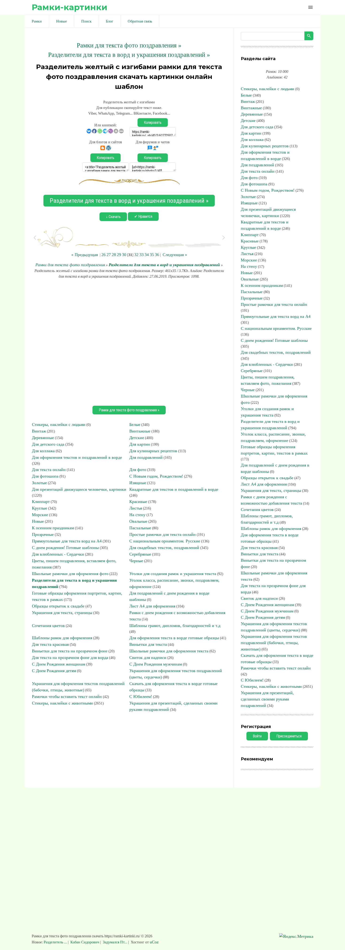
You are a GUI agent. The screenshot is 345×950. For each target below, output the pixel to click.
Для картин (139, 444)
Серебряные (140, 554)
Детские (136, 437)
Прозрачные (43, 534)
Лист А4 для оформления (152, 606)
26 (103, 254)
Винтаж (39, 431)
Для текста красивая (50, 644)
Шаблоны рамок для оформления (62, 637)
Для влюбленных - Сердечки (58, 554)
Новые (38, 521)
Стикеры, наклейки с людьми (58, 424)
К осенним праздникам (53, 528)
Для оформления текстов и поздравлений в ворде (77, 457)
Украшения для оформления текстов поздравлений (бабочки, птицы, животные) (274, 642)
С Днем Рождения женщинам (58, 664)
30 (124, 254)
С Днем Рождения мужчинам (155, 664)
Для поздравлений (146, 457)
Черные (136, 560)
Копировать (152, 122)
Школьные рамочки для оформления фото (70, 573)
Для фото (137, 469)
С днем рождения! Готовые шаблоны (65, 547)
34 (147, 254)
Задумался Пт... (115, 942)
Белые (134, 424)
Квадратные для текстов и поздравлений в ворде (173, 489)
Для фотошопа (45, 476)
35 (152, 254)
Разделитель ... (56, 942)
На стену (137, 514)
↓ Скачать (113, 216)
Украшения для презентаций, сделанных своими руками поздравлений (267, 699)
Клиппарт (41, 501)
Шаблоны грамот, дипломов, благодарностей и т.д (174, 625)
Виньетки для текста (148, 644)
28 (114, 254)
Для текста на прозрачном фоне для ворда (70, 657)
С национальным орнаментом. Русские (164, 541)
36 (157, 254)
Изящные (137, 482)
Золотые (39, 482)
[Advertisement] (129, 341)
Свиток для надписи (147, 657)
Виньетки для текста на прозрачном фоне (69, 651)
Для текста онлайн (49, 469)
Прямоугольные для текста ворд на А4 (67, 541)
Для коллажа (43, 450)
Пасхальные (140, 528)
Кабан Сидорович (84, 942)
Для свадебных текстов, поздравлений (164, 547)
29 (119, 254)
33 (141, 254)
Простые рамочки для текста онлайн (162, 534)
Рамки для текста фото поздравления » (129, 45)
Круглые (39, 508)
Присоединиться (289, 736)
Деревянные (43, 437)
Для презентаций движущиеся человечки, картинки (79, 489)
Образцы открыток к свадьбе (58, 606)
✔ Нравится (143, 216)
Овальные (138, 521)
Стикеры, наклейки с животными (62, 703)
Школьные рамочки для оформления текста (168, 651)
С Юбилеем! (140, 696)
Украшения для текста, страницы (62, 612)
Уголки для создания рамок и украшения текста (172, 573)
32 (136, 254)
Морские (40, 514)
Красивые (138, 501)
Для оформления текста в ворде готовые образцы (174, 637)
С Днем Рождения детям (54, 670)
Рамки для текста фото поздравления (70, 264)
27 (109, 254)
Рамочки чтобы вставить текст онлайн (67, 696)
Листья (135, 508)
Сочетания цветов (48, 625)
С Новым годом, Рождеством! (156, 476)
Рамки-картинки (69, 7)
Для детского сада (48, 444)
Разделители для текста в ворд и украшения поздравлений (164, 264)
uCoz (154, 942)
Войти (257, 736)
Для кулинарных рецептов (153, 450)
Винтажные (139, 431)
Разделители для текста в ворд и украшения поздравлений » (129, 54)
